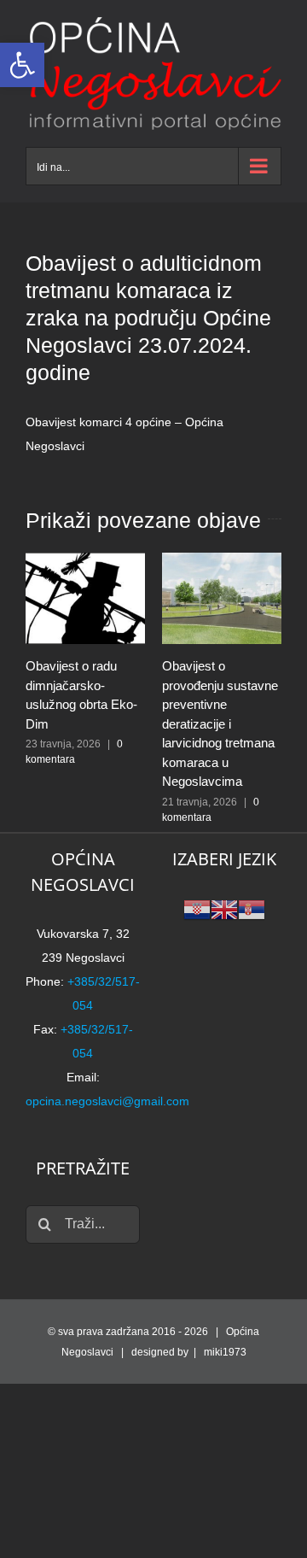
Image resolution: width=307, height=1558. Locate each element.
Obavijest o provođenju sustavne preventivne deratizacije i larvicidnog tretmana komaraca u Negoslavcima (220, 723)
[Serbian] (251, 908)
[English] (224, 908)
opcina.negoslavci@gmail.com (107, 1101)
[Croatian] (197, 908)
